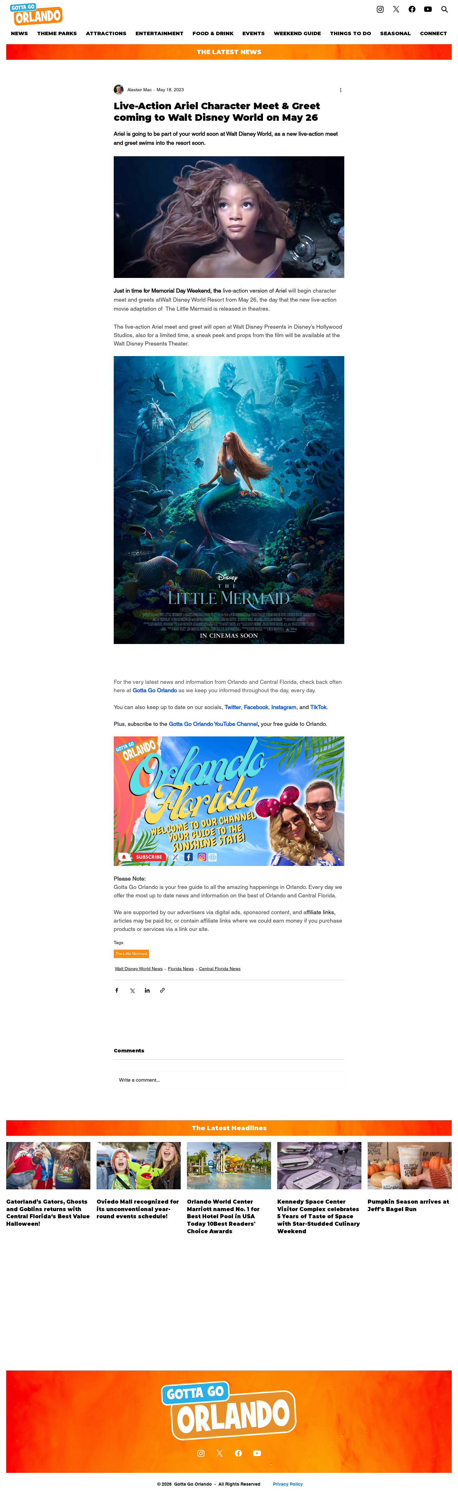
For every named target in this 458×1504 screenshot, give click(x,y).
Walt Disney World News (139, 968)
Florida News (181, 968)
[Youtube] (427, 9)
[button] (56, 33)
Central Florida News (220, 968)
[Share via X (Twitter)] (132, 990)
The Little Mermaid (131, 954)
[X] (396, 9)
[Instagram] (380, 9)
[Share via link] (162, 990)
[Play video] (229, 801)
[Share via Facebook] (117, 990)
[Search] (445, 9)
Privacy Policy (288, 1484)
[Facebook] (412, 9)
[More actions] (340, 89)
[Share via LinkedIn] (147, 990)
